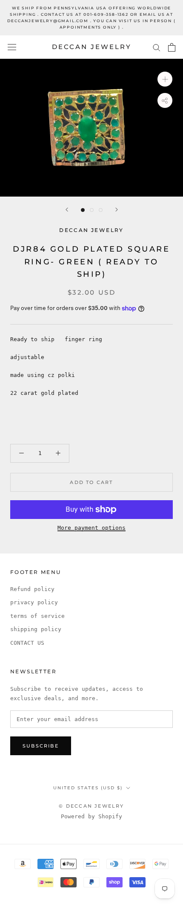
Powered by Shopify (91, 816)
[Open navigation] (12, 47)
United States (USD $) (88, 788)
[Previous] (67, 210)
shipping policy (35, 629)
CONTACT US (27, 643)
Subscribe (41, 746)
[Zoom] (164, 79)
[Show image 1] (83, 210)
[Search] (156, 47)
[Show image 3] (101, 210)
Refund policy (32, 589)
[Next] (116, 210)
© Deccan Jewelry (91, 806)
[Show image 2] (92, 210)
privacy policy (34, 602)
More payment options (91, 527)
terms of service (37, 616)
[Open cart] (171, 47)
